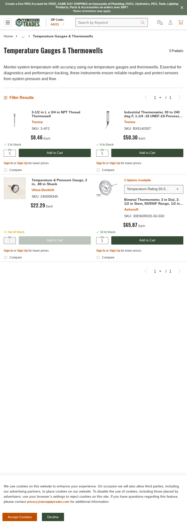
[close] (181, 7)
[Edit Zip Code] (63, 24)
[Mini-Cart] (180, 22)
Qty (10, 150)
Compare (15, 170)
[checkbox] (5, 170)
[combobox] (153, 189)
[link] (146, 97)
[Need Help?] (160, 22)
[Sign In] (170, 22)
